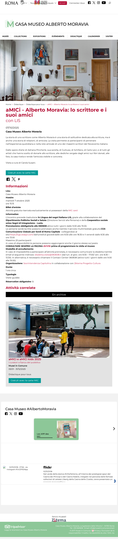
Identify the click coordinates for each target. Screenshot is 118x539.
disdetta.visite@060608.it (48, 254)
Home (8, 104)
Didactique (76, 36)
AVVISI (47, 246)
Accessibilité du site (98, 533)
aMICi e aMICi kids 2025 (25, 359)
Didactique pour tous (35, 104)
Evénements (58, 36)
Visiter (109, 36)
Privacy (97, 531)
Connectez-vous (77, 3)
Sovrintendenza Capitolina (37, 263)
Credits (85, 533)
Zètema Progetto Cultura (87, 263)
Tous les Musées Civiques (41, 3)
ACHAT (62, 3)
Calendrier (94, 36)
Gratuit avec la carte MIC (22, 172)
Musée (5, 36)
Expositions (39, 36)
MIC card (73, 210)
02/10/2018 (78, 476)
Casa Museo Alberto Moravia (51, 24)
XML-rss (111, 533)
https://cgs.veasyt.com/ (22, 234)
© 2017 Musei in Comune (80, 531)
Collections (20, 36)
